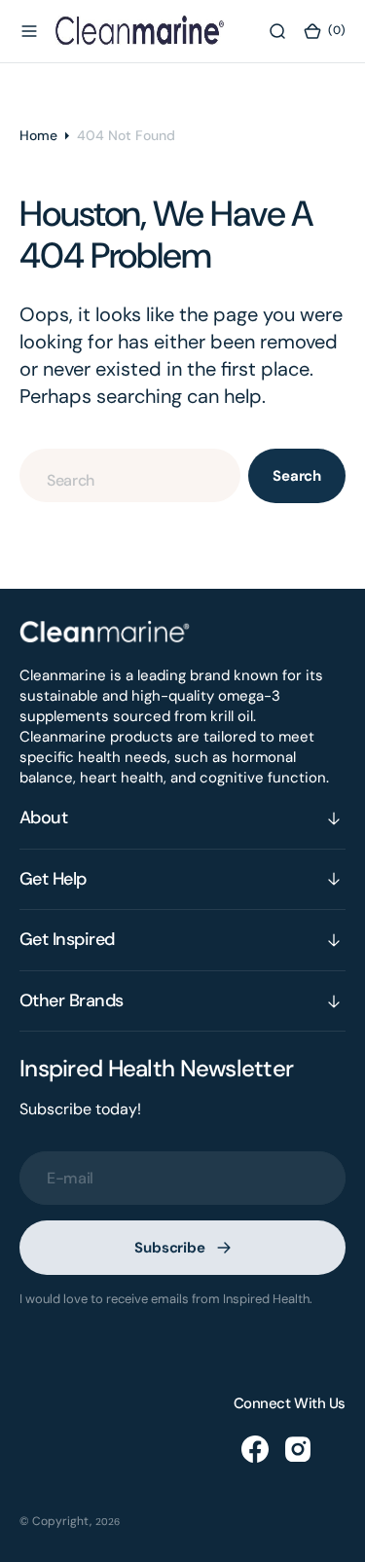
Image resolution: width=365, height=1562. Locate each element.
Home (38, 135)
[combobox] (129, 475)
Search (297, 476)
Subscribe (169, 1247)
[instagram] (297, 1449)
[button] (29, 31)
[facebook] (255, 1449)
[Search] (277, 31)
